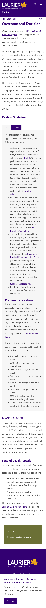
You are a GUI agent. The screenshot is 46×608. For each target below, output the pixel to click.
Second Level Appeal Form (14, 506)
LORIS (27, 158)
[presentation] (6, 127)
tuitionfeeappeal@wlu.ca (21, 283)
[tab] (6, 127)
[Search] (35, 4)
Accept (10, 600)
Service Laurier (25, 537)
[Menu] (41, 4)
